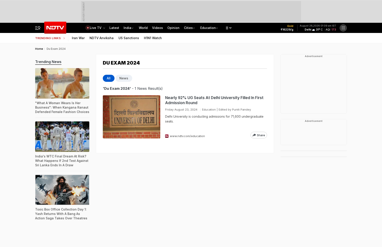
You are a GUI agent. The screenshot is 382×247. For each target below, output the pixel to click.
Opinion (173, 28)
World (143, 28)
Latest (114, 28)
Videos (157, 28)
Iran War (78, 38)
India (127, 28)
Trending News (48, 61)
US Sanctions (128, 38)
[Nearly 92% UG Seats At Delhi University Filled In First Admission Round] (131, 116)
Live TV (96, 28)
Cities (188, 28)
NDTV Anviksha (102, 38)
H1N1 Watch (153, 38)
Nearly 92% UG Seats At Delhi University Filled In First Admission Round (214, 100)
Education (208, 28)
